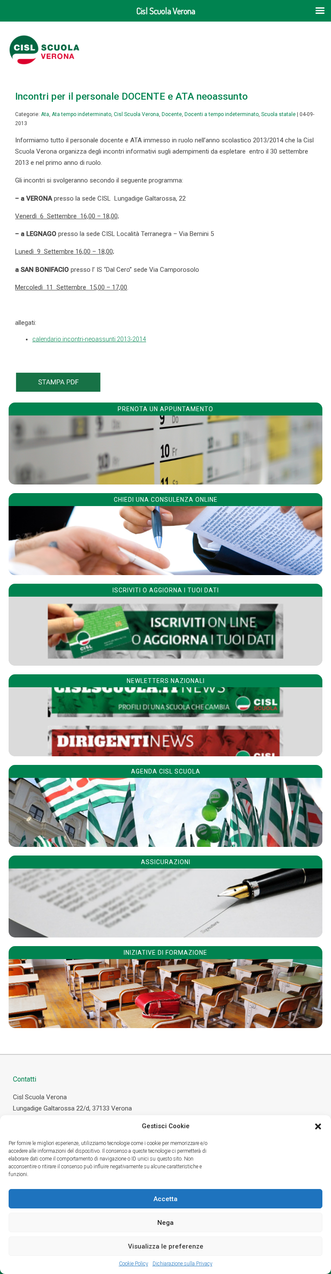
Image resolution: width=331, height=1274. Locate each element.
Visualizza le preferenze (165, 1246)
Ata (45, 114)
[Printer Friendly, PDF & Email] (58, 389)
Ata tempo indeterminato (81, 114)
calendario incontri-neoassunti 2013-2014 (89, 339)
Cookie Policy (133, 1264)
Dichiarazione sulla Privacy (182, 1264)
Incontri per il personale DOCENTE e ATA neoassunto (131, 96)
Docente (172, 114)
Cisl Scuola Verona (136, 114)
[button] (318, 1126)
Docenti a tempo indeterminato (221, 114)
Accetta (165, 1199)
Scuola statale (278, 114)
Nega (165, 1223)
